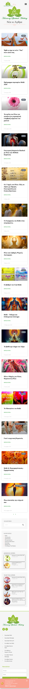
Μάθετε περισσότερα (10, 686)
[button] (26, 680)
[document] (14, 344)
